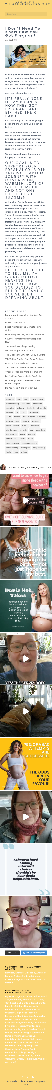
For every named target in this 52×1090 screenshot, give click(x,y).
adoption (10, 399)
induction (36, 421)
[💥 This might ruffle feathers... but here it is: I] (26, 711)
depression (33, 412)
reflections (11, 439)
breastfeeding (12, 403)
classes (9, 412)
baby (19, 399)
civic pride (41, 408)
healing (9, 421)
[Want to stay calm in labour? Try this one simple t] (26, 606)
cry (17, 412)
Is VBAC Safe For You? (16, 322)
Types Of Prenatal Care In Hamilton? (23, 371)
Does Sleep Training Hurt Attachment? (24, 334)
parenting (40, 430)
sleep (30, 439)
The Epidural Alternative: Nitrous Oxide (24, 367)
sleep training (39, 447)
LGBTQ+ (25, 425)
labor (8, 425)
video (16, 452)
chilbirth (20, 408)
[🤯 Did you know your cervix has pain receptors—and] (26, 659)
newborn (35, 425)
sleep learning (12, 447)
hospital (25, 421)
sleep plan (25, 447)
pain (31, 430)
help (17, 421)
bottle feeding (37, 399)
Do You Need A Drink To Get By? (21, 388)
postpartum (11, 434)
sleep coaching (12, 443)
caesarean (37, 403)
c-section (25, 403)
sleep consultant (29, 443)
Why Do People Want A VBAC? (20, 350)
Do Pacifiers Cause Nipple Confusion (23, 376)
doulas (17, 417)
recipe (22, 434)
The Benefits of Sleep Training (20, 346)
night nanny (11, 430)
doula (8, 417)
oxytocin (23, 430)
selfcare (21, 439)
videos (24, 452)
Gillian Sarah (26, 1081)
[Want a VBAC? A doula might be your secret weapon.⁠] (26, 817)
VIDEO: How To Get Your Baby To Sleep (24, 359)
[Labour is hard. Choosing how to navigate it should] (26, 869)
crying (23, 412)
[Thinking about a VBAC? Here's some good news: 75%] (26, 764)
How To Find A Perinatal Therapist (22, 363)
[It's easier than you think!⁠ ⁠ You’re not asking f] (26, 553)
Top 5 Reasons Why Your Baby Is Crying (25, 354)
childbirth (30, 408)
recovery (31, 434)
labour (16, 425)
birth (26, 399)
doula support (29, 417)
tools (8, 452)
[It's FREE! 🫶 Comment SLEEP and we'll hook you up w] (26, 500)
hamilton (41, 417)
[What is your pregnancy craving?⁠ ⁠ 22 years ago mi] (26, 922)
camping (10, 408)
